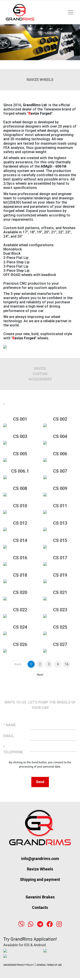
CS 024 (20, 627)
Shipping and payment (40, 879)
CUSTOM (40, 374)
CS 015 (60, 540)
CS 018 (20, 575)
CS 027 (60, 644)
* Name (9, 725)
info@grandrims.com (40, 858)
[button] (6, 42)
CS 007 (60, 471)
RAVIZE (40, 368)
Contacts (40, 907)
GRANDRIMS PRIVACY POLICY (18, 965)
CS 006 (60, 453)
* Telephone (13, 749)
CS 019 (60, 575)
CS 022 (20, 609)
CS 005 (20, 453)
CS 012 (20, 523)
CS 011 (60, 505)
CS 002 (60, 419)
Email (8, 736)
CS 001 (20, 419)
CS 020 (20, 592)
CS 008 (20, 488)
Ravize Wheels (40, 869)
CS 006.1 (20, 471)
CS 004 (60, 436)
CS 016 (20, 557)
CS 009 (60, 488)
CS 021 (60, 592)
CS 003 (20, 436)
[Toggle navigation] (71, 12)
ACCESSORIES (40, 379)
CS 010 (20, 505)
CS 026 (20, 644)
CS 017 (60, 557)
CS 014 (20, 540)
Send (40, 782)
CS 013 (60, 523)
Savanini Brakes (40, 897)
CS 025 (60, 627)
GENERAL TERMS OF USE (49, 965)
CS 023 (60, 609)
